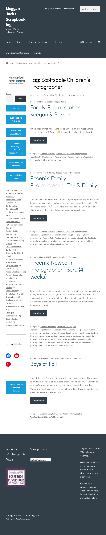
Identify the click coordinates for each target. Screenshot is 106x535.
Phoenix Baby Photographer (55, 238)
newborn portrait (50, 333)
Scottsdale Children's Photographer (45, 160)
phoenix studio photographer (63, 339)
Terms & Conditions (89, 494)
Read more (39, 140)
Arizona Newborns (48, 326)
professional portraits (77, 238)
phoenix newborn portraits (82, 336)
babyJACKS (57, 414)
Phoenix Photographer (77, 153)
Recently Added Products (16, 164)
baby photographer (75, 235)
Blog (18, 42)
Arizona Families (47, 153)
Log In (16, 108)
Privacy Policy (92, 490)
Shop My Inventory (53, 8)
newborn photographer (76, 330)
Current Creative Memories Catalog (16, 387)
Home (9, 42)
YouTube (37, 52)
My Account (69, 8)
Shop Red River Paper (16, 177)
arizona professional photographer (50, 235)
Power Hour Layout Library (16, 132)
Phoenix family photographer (80, 157)
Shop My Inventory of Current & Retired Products (16, 148)
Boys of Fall (43, 363)
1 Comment (75, 173)
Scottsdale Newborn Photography (58, 345)
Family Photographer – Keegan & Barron (56, 110)
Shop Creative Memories (17, 52)
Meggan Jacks (60, 102)
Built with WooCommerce (18, 519)
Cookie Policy (90, 497)
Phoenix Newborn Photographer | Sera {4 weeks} (56, 269)
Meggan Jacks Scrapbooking (16, 16)
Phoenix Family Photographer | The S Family (63, 181)
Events (58, 42)
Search (9, 94)
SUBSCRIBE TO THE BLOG (16, 119)
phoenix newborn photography (56, 336)
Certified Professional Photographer (51, 157)
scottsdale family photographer (57, 244)
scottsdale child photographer (61, 241)
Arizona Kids (61, 153)
